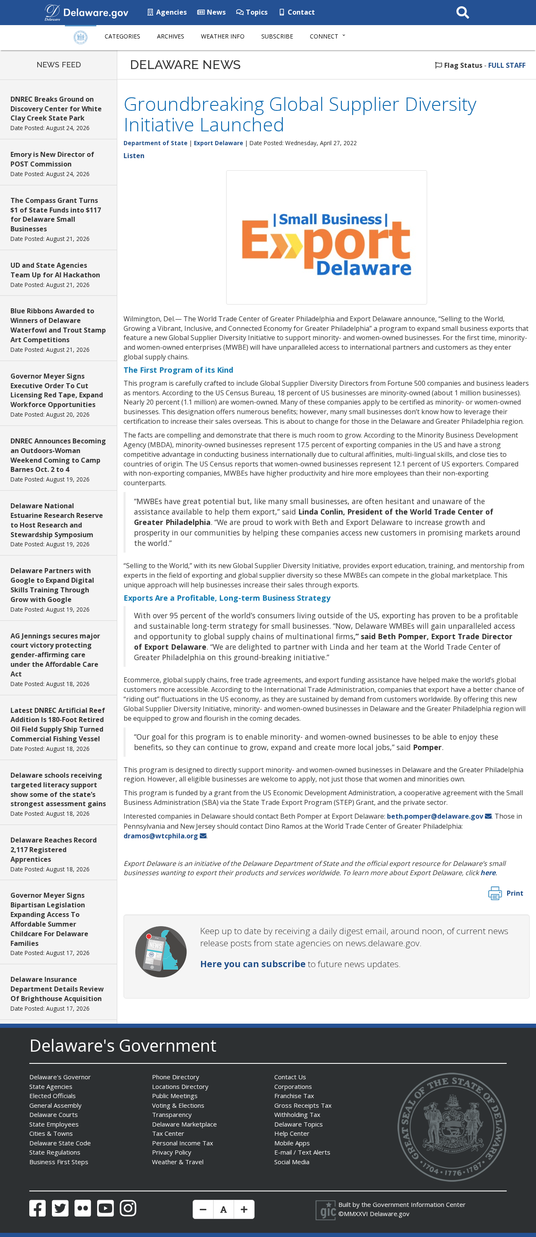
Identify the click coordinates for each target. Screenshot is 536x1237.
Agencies (171, 12)
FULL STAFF (507, 65)
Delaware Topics (298, 1124)
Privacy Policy (171, 1152)
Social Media (291, 1162)
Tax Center (168, 1133)
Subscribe (277, 36)
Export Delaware (218, 143)
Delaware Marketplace (184, 1124)
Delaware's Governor (60, 1077)
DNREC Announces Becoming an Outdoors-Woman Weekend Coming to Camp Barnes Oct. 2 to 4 (58, 455)
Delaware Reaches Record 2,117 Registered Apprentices (53, 849)
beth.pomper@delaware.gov (435, 816)
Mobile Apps (292, 1143)
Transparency (172, 1114)
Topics (256, 12)
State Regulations (54, 1152)
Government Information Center (419, 1204)
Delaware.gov (390, 1213)
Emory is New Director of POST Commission (52, 159)
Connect (324, 36)
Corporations (293, 1086)
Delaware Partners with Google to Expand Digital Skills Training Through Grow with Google (52, 585)
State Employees (54, 1124)
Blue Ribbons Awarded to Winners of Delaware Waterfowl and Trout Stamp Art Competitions (58, 325)
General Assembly (55, 1105)
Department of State (156, 143)
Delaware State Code (60, 1143)
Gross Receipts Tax (303, 1105)
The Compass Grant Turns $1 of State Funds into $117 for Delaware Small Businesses (55, 215)
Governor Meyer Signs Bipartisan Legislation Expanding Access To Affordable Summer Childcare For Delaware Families (49, 919)
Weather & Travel (178, 1162)
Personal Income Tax (182, 1143)
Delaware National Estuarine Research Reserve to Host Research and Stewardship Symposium (56, 520)
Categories (122, 36)
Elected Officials (52, 1095)
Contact (300, 12)
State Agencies (50, 1086)
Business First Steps (58, 1162)
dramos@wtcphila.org (161, 835)
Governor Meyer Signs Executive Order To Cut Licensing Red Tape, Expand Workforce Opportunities (56, 390)
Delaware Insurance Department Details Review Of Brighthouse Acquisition (57, 989)
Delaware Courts (53, 1114)
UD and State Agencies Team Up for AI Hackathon (55, 270)
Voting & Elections (178, 1105)
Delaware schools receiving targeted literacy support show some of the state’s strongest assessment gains (58, 790)
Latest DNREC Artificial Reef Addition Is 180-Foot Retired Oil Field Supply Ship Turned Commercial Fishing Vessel (57, 725)
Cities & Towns (51, 1133)
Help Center (291, 1133)
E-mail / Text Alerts (302, 1152)
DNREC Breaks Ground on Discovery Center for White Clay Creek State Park (56, 109)
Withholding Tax (297, 1114)
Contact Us (290, 1077)
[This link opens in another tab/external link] (52, 11)
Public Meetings (175, 1095)
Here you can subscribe (253, 964)
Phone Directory (175, 1077)
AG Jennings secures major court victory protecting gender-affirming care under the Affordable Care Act (55, 655)
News (215, 12)
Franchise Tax (294, 1095)
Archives (170, 36)
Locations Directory (180, 1086)
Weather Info (223, 36)
